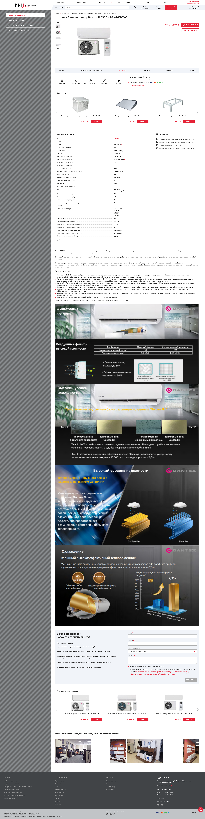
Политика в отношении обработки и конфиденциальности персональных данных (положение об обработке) (33, 816)
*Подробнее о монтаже (137, 85)
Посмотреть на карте (164, 786)
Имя (130, 633)
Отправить (191, 680)
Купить (96, 122)
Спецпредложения (9, 798)
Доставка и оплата (112, 781)
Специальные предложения (18, 30)
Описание (146, 70)
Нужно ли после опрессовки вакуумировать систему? (76, 647)
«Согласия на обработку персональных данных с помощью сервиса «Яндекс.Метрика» (159, 672)
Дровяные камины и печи (12, 789)
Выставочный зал (171, 7)
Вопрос (131, 655)
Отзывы (57, 801)
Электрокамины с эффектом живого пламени (18, 787)
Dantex (114, 13)
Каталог (60, 7)
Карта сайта (110, 789)
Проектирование (124, 2)
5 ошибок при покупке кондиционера (22, 25)
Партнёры (58, 804)
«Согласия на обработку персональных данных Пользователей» (154, 671)
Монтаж (102, 2)
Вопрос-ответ (59, 795)
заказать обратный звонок (193, 3)
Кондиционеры (72, 13)
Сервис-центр (81, 2)
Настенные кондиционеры (102, 13)
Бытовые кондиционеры (86, 13)
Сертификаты (59, 781)
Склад (57, 787)
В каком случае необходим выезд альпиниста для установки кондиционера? (84, 663)
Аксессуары (122, 70)
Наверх (194, 812)
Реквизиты (58, 784)
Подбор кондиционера (145, 7)
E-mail (131, 640)
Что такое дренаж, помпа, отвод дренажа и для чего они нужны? (79, 667)
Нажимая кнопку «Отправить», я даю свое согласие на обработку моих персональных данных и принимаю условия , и (162, 672)
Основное (60, 70)
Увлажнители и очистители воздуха (15, 795)
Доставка (146, 2)
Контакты (166, 2)
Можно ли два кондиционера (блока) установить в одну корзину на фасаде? (83, 651)
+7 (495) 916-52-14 (193, 2)
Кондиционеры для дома (11, 784)
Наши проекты (59, 792)
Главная (57, 13)
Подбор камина (158, 7)
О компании (59, 2)
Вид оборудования (135, 648)
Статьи (57, 798)
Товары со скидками (16, 20)
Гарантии (193, 70)
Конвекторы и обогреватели (13, 792)
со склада (145, 80)
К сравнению (63, 240)
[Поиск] (132, 7)
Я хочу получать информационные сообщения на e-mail (147, 666)
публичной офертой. (34, 813)
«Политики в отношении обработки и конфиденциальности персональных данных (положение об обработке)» (161, 673)
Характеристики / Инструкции (91, 70)
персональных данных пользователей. (26, 814)
